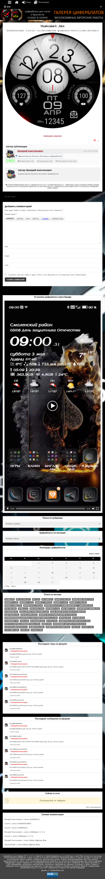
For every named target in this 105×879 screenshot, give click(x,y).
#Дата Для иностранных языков (87, 185)
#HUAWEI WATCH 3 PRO (33, 605)
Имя (6, 246)
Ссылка (45, 219)
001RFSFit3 (34, 819)
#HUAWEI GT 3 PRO (44, 602)
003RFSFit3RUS (24, 823)
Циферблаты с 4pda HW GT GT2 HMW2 (73, 31)
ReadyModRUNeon (16, 649)
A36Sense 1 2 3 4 (37, 832)
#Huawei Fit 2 (11, 602)
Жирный (10, 218)
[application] (52, 406)
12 (94, 568)
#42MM (9, 599)
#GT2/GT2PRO (23, 599)
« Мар (6, 586)
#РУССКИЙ (78, 618)
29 (39, 582)
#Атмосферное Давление (88, 608)
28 (25, 582)
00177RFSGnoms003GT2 (18, 674)
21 (25, 577)
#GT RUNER (47, 599)
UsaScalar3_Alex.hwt (52, 136)
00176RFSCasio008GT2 (18, 687)
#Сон (24, 621)
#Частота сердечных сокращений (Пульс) (22, 624)
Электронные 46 (93, 31)
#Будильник (11, 611)
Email (7, 256)
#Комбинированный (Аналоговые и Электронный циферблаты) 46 (31, 618)
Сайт (6, 265)
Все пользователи (93, 807)
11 (80, 568)
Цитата (36, 219)
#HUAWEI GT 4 (60, 602)
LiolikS (25, 630)
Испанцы (36, 630)
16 (52, 573)
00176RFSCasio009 (17, 700)
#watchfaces (37, 608)
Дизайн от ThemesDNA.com (52, 870)
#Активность (52, 608)
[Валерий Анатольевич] (10, 153)
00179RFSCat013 (16, 661)
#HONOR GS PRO (62, 599)
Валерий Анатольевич (16, 30)
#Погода (65, 618)
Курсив (20, 219)
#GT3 (36, 599)
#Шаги (55, 188)
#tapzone (10, 608)
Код (27, 219)
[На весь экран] (97, 508)
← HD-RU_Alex (9, 196)
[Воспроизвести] (8, 508)
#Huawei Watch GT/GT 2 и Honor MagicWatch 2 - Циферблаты (53, 185)
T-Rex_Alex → (96, 196)
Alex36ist (87, 627)
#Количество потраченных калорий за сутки (57, 615)
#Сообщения (23, 186)
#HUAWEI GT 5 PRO (78, 602)
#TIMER (23, 608)
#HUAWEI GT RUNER (13, 605)
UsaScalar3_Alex (52, 26)
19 (94, 573)
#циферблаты (36, 627)
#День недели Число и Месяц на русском (68, 611)
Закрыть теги (57, 219)
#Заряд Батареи (12, 186)
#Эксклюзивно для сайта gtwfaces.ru (69, 624)
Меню (8, 7)
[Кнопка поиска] (101, 6)
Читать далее (37, 654)
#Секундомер (11, 621)
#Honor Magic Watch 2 (23, 185)
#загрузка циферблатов (16, 627)
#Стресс (52, 621)
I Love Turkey (11, 630)
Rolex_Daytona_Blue (38, 840)
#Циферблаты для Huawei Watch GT (41, 186)
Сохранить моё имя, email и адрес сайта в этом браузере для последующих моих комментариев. (47, 275)
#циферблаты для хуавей (64, 186)
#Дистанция (12, 615)
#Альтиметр (68, 608)
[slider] (50, 508)
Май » (13, 586)
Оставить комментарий (47, 30)
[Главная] (17, 2)
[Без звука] (93, 508)
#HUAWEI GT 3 (26, 602)
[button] (52, 406)
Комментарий (11, 214)
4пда (76, 627)
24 (66, 577)
